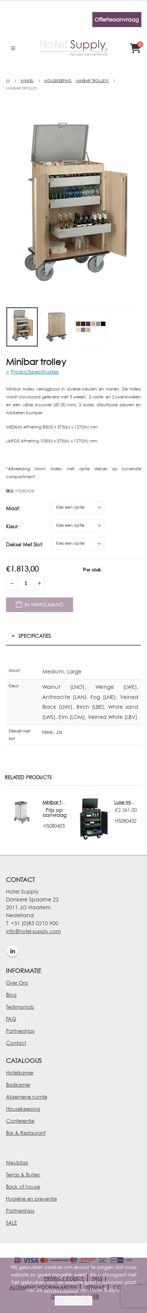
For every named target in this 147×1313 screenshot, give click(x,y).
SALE (11, 1223)
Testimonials (20, 1007)
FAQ (11, 1019)
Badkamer (18, 1085)
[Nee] (137, 1285)
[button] (13, 48)
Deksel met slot (24, 544)
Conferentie (20, 1121)
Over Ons (17, 983)
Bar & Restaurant (26, 1133)
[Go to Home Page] (8, 81)
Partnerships (20, 1031)
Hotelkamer (20, 1073)
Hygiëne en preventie (31, 1199)
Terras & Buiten (23, 1175)
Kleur (12, 526)
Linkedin (12, 951)
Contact (16, 1043)
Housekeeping (23, 1109)
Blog (11, 995)
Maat (12, 508)
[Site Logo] (73, 48)
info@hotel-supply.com (33, 931)
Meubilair (17, 1163)
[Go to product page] (21, 811)
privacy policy (61, 1290)
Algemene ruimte (26, 1097)
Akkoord (73, 1301)
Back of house (23, 1187)
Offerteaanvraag (117, 19)
